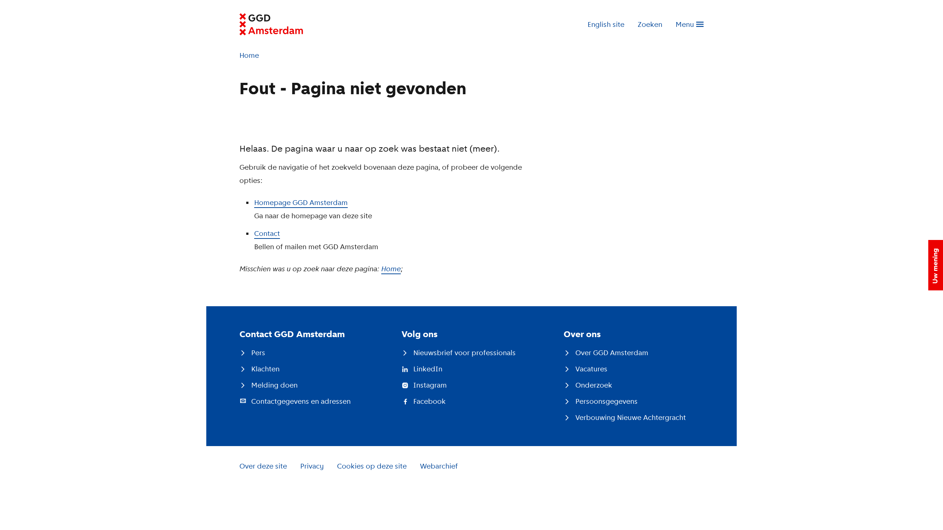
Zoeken (650, 24)
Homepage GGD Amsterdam (301, 202)
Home (391, 268)
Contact (267, 233)
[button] (935, 265)
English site (606, 24)
